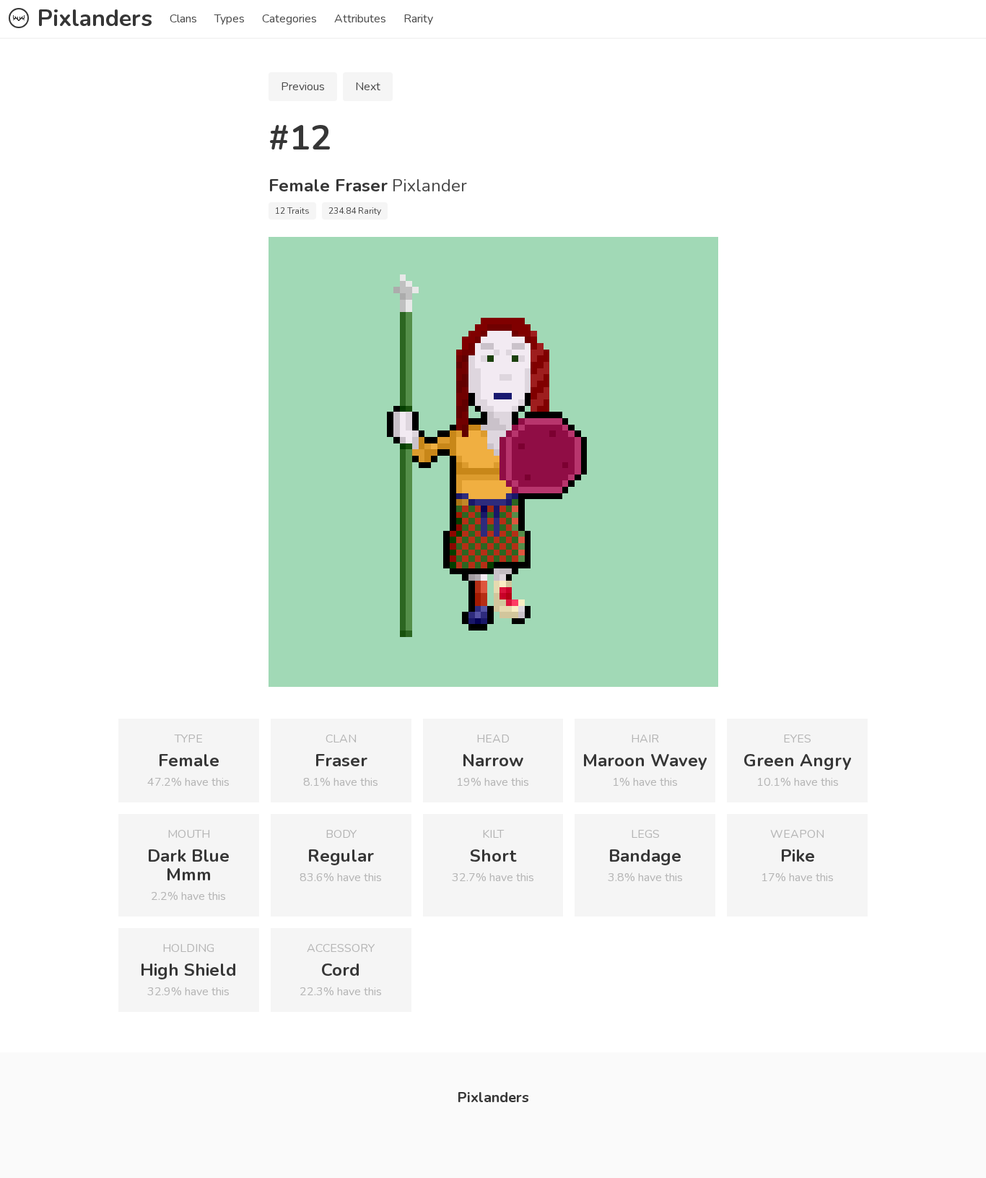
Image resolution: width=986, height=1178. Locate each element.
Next (367, 87)
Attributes (360, 19)
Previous (303, 87)
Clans (183, 19)
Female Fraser (328, 185)
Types (229, 19)
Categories (289, 19)
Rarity (418, 19)
